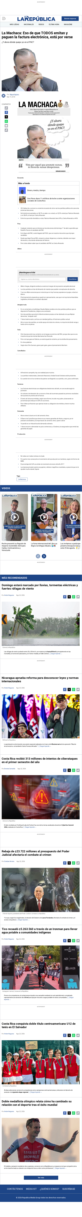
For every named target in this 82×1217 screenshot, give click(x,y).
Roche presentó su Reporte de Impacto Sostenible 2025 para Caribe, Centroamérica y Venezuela (14, 547)
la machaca (22, 479)
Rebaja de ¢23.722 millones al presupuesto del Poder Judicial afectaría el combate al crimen (35, 853)
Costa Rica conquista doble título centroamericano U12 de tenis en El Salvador (39, 1025)
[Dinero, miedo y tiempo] (22, 190)
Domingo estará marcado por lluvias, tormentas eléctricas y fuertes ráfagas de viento (40, 587)
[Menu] (3, 18)
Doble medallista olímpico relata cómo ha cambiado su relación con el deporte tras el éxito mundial (37, 1103)
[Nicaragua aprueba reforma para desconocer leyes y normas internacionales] (41, 716)
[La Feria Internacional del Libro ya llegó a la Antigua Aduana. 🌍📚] (44, 517)
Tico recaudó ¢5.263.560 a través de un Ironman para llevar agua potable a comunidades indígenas (39, 930)
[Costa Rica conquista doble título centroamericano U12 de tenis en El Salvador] (41, 1062)
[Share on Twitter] (6, 116)
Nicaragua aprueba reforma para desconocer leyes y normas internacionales (40, 679)
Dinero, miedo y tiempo (36, 190)
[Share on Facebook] (6, 112)
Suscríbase (68, 1189)
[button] (70, 18)
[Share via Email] (6, 125)
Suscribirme (72, 279)
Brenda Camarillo (9, 768)
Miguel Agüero (14, 94)
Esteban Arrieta (9, 861)
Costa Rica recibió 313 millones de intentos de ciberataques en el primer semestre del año (40, 760)
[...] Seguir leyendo (55, 653)
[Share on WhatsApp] (6, 121)
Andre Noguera (9, 595)
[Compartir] (6, 130)
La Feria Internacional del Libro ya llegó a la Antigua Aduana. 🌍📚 (44, 545)
